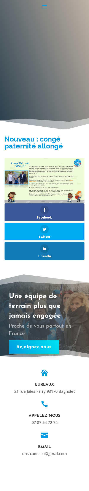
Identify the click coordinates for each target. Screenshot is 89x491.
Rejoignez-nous (33, 347)
